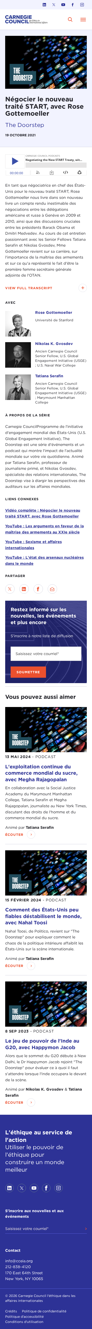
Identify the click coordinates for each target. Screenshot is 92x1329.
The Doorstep (24, 125)
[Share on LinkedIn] (24, 589)
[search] (70, 19)
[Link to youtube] (63, 4)
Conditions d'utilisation (24, 1322)
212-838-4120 (18, 1267)
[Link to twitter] (54, 4)
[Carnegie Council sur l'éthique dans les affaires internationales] (26, 19)
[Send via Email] (52, 589)
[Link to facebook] (72, 4)
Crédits (11, 1311)
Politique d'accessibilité (24, 1316)
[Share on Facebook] (38, 589)
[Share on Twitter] (10, 589)
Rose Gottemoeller (53, 312)
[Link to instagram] (82, 4)
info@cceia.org (19, 1261)
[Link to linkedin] (44, 4)
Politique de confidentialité (44, 1311)
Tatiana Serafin (49, 376)
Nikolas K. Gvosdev (54, 343)
